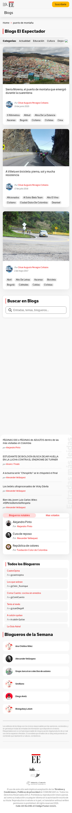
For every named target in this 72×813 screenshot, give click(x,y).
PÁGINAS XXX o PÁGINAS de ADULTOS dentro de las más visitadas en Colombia (31, 441)
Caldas (36, 284)
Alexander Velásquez (16, 477)
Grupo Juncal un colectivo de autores (33, 671)
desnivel (56, 202)
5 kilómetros (13, 115)
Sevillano (19, 683)
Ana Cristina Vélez (24, 646)
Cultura (51, 40)
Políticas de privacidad (29, 792)
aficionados (13, 197)
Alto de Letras (23, 279)
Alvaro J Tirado (13, 464)
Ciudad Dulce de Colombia (34, 202)
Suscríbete (60, 4)
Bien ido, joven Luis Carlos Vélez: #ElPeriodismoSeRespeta (20, 501)
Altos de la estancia (45, 115)
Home (6, 22)
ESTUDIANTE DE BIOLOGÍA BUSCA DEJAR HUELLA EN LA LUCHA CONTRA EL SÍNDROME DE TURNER (30, 458)
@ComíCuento (17, 597)
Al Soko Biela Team (33, 197)
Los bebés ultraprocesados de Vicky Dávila (26, 486)
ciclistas (49, 120)
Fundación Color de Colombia (32, 550)
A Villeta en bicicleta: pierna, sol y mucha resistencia (30, 173)
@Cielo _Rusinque (19, 586)
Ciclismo (36, 120)
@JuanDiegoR (17, 608)
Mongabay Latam (23, 709)
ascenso (11, 120)
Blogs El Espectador (25, 31)
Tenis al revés (13, 604)
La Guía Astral (14, 626)
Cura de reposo (22, 534)
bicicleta (51, 279)
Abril (9, 279)
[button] (67, 41)
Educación (38, 40)
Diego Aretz (21, 696)
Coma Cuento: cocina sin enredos (24, 593)
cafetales (23, 284)
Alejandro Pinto (13, 447)
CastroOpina (13, 570)
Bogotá (23, 120)
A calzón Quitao (17, 619)
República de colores (26, 546)
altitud (27, 115)
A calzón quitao (15, 615)
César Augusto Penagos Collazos (33, 102)
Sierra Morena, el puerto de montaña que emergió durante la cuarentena (36, 91)
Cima (60, 120)
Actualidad (24, 40)
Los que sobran (15, 581)
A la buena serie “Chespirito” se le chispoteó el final (30, 473)
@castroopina (17, 575)
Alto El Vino (53, 197)
